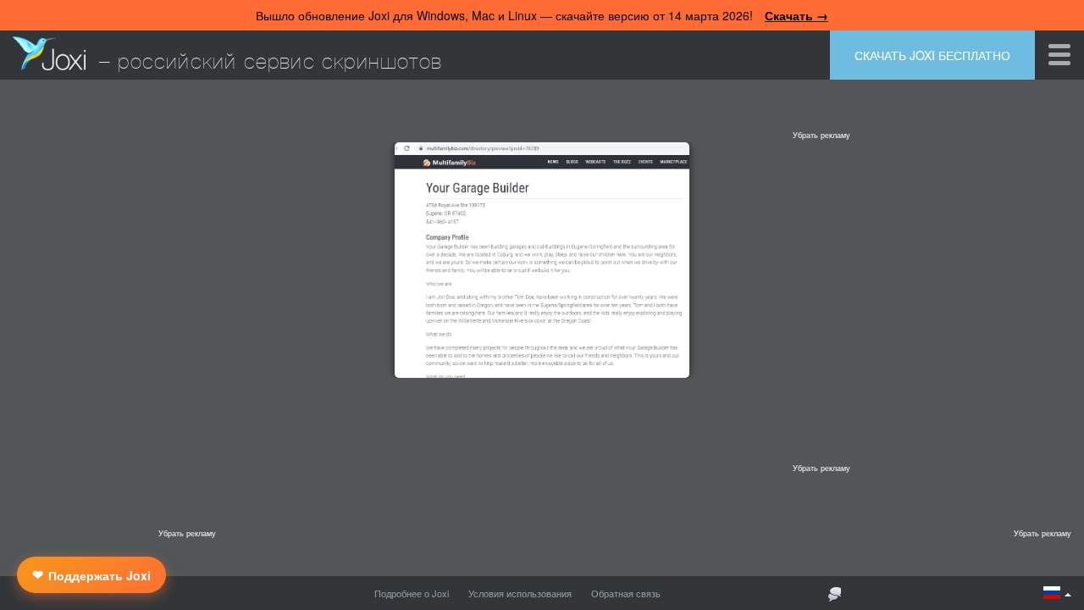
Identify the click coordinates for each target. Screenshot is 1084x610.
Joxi (49, 53)
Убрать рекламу (821, 135)
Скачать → (796, 15)
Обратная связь (626, 593)
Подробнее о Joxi (411, 593)
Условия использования (520, 593)
